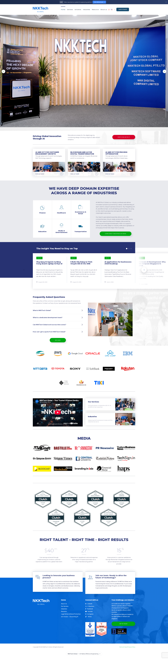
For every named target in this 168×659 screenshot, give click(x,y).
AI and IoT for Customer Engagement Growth (47, 153)
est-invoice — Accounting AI (69, 616)
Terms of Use (123, 647)
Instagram (90, 614)
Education (42, 231)
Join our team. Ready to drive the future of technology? (111, 576)
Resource (95, 9)
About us (103, 9)
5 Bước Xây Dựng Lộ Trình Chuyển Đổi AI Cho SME (81, 263)
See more (58, 340)
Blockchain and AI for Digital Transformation (82, 153)
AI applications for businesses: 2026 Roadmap (118, 263)
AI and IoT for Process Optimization (116, 153)
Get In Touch (123, 623)
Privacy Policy (131, 647)
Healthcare (61, 213)
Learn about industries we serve (115, 233)
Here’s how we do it (124, 137)
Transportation (80, 231)
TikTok (89, 616)
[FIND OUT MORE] (49, 163)
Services (70, 9)
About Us (64, 604)
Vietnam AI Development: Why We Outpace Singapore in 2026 (152, 264)
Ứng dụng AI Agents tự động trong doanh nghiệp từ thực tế (49, 263)
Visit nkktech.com (98, 2)
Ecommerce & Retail (80, 212)
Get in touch (122, 9)
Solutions (78, 9)
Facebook (90, 609)
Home (63, 9)
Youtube (90, 611)
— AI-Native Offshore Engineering (83, 654)
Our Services (93, 402)
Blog (39, 258)
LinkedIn (89, 604)
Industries (86, 9)
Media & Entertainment (61, 231)
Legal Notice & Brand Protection (71, 614)
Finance (42, 213)
